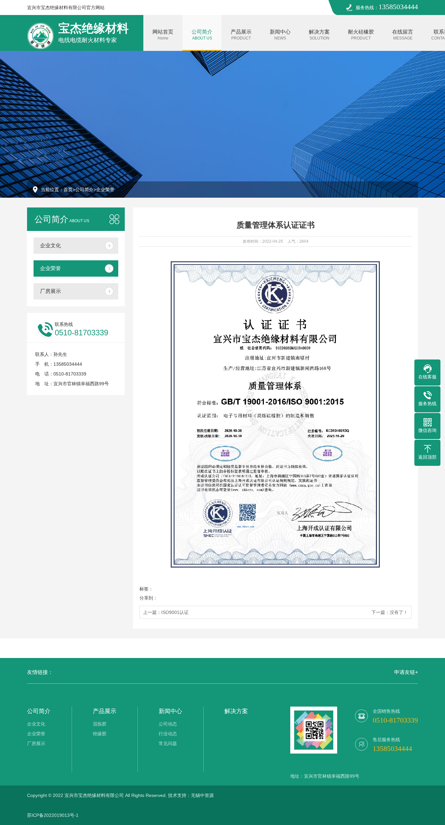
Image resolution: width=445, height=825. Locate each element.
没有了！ (399, 612)
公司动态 (168, 723)
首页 (68, 189)
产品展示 (241, 34)
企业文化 (50, 245)
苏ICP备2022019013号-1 (53, 815)
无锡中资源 (202, 795)
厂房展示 (50, 291)
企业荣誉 (105, 189)
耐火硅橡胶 (361, 34)
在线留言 (402, 34)
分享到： (148, 598)
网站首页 (162, 34)
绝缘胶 (100, 733)
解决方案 (319, 34)
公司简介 (202, 34)
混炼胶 (100, 723)
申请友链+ (406, 672)
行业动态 (168, 733)
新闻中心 (280, 34)
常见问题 (168, 743)
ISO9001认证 (175, 612)
